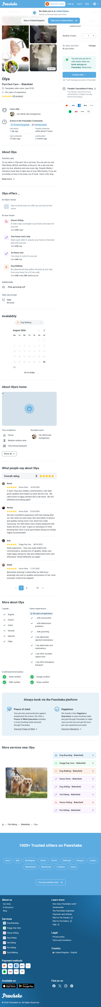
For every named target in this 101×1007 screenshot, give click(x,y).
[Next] (42, 587)
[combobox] (29, 322)
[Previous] (15, 587)
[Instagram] (65, 985)
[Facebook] (53, 985)
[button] (79, 63)
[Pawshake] (10, 3)
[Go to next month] (44, 330)
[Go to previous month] (39, 330)
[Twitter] (59, 985)
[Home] (3, 824)
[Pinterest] (71, 985)
